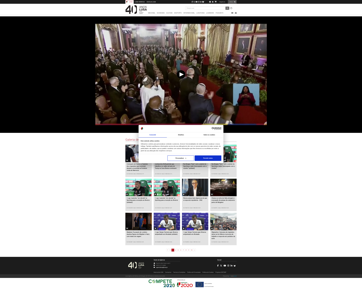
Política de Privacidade (194, 272)
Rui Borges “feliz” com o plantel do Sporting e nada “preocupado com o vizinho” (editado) (195, 166)
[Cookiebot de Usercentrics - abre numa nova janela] (213, 128)
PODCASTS (219, 13)
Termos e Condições (179, 272)
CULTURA (169, 13)
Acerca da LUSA (158, 272)
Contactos (168, 272)
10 (191, 250)
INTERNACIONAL (189, 13)
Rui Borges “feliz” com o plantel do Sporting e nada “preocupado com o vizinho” (223, 166)
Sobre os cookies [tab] (209, 134)
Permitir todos (208, 158)
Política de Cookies (208, 272)
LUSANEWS (210, 13)
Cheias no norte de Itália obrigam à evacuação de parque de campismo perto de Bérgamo (223, 200)
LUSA (131, 2)
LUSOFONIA (200, 13)
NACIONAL (151, 13)
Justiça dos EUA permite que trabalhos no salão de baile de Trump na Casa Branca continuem (166, 166)
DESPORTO (178, 13)
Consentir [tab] (152, 134)
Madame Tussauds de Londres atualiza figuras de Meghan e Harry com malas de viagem (138, 234)
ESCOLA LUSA (151, 2)
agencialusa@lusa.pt (162, 267)
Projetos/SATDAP (221, 272)
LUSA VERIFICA (140, 2)
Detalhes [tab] (181, 134)
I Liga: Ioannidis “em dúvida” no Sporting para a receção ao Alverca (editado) (138, 200)
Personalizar (180, 158)
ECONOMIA (161, 13)
